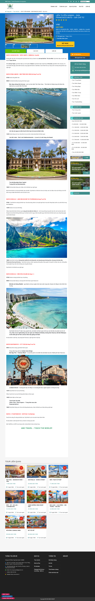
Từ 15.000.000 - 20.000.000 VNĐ (79, 148)
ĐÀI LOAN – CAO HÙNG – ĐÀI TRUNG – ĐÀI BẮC (58, 505)
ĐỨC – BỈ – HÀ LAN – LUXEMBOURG (12, 505)
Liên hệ (88, 6)
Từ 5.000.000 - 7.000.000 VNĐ (80, 136)
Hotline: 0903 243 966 (8, 598)
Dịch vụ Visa (73, 6)
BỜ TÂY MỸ (31, 530)
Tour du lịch (16, 11)
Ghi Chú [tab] (35, 51)
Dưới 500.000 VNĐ (77, 121)
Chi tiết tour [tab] (16, 51)
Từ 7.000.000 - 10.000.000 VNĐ (80, 139)
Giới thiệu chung (52, 560)
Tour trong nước (76, 110)
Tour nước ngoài (76, 113)
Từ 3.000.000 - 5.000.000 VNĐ (80, 133)
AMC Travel (5, 594)
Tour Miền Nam (76, 95)
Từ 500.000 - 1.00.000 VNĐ (79, 124)
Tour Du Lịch (63, 6)
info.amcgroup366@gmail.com (82, 70)
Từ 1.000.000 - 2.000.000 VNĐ (80, 127)
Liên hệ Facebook (7, 596)
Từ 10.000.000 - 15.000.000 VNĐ (79, 143)
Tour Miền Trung (76, 92)
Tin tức (81, 6)
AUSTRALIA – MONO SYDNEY (36, 480)
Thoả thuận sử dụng (53, 569)
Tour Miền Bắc (76, 89)
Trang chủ (54, 6)
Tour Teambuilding (77, 102)
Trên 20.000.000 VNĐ (77, 152)
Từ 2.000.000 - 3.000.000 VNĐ (80, 130)
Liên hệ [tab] (54, 51)
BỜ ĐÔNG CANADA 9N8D (13, 530)
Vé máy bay (37, 566)
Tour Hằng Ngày (76, 86)
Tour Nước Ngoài (76, 83)
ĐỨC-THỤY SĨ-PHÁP (55, 480)
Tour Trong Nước (76, 80)
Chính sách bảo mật (53, 572)
